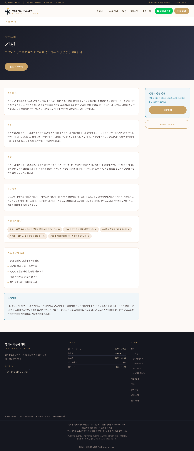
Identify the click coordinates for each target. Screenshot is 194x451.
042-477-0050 (167, 124)
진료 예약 (181, 10)
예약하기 (168, 110)
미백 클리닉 (137, 353)
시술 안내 (113, 11)
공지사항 (134, 11)
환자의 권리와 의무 (43, 416)
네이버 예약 (165, 10)
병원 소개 (146, 11)
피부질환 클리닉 (139, 373)
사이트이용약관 (11, 416)
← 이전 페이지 (10, 21)
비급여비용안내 (59, 416)
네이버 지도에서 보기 (19, 372)
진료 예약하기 (16, 66)
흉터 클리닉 (137, 368)
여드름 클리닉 (138, 363)
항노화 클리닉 (138, 358)
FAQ (124, 11)
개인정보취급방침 (26, 416)
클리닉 (100, 10)
